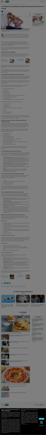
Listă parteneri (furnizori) (25, 424)
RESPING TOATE (41, 425)
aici (7, 427)
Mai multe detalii (4, 417)
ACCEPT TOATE (41, 418)
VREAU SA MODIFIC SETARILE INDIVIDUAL (41, 422)
